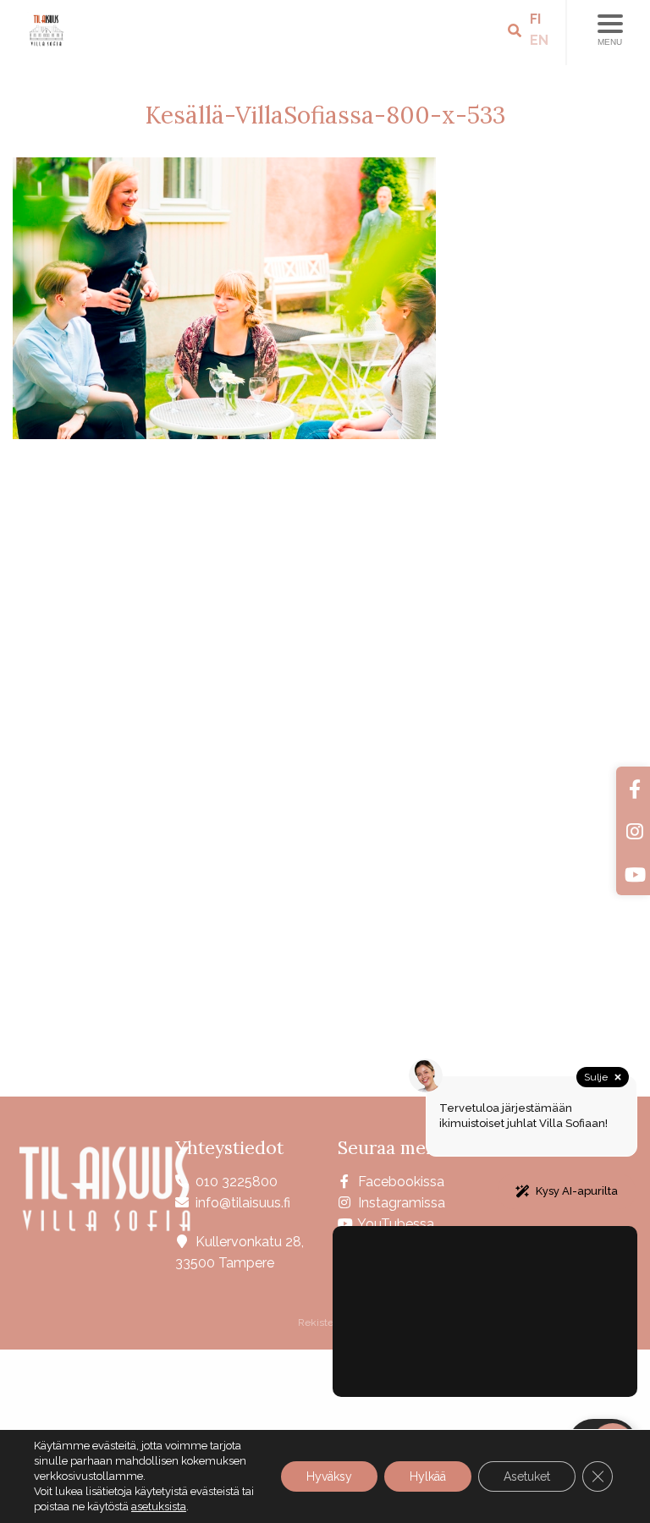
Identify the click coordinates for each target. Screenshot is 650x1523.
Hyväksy (329, 1476)
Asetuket (527, 1476)
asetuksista (158, 1506)
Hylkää (428, 1476)
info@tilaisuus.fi (243, 1203)
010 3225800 (237, 1182)
